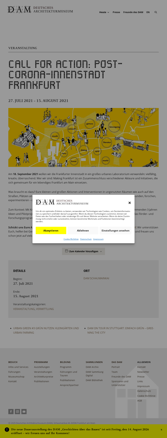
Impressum (98, 239)
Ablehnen (83, 230)
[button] (129, 202)
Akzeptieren (50, 230)
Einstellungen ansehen (115, 230)
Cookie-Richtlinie (71, 239)
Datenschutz (86, 239)
